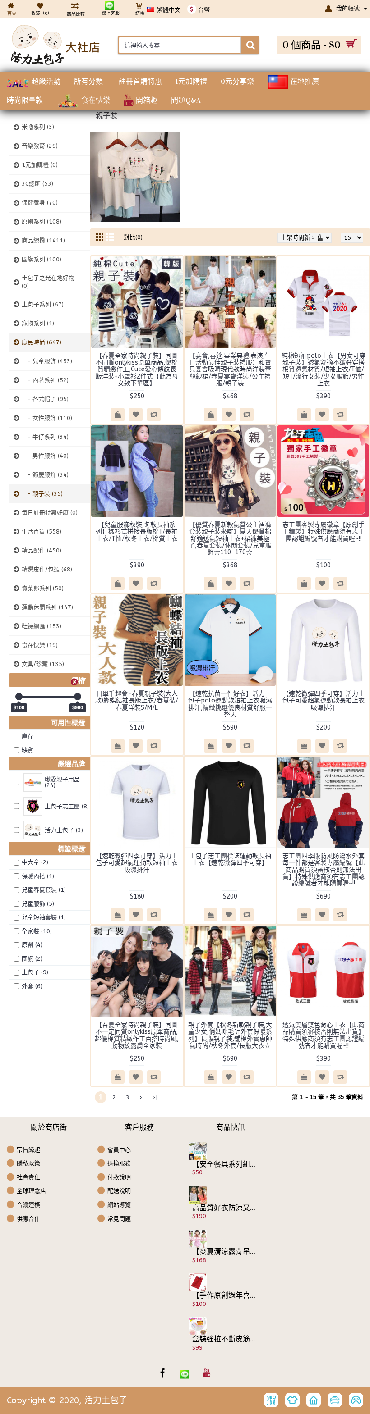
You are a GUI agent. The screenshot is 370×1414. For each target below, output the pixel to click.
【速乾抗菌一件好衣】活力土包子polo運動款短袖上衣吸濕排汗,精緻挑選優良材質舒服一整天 (230, 704)
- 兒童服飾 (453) (47, 361)
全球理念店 (31, 1190)
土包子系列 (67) (43, 304)
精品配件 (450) (41, 550)
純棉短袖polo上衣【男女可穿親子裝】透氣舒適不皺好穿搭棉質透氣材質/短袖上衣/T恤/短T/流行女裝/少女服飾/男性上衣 (323, 370)
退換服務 (119, 1163)
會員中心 (119, 1149)
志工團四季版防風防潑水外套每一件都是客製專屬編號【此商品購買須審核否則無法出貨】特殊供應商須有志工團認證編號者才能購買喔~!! (323, 870)
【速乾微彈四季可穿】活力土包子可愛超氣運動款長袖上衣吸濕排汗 (323, 701)
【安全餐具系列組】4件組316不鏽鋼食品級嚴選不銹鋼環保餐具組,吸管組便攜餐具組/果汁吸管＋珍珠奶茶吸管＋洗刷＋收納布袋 (224, 1164)
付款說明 (119, 1177)
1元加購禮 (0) (40, 164)
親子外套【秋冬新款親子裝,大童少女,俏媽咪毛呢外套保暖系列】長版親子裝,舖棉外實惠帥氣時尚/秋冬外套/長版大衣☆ (230, 1035)
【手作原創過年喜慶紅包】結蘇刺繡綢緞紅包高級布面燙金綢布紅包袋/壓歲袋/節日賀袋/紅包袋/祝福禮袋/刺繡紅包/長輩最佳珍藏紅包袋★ (224, 1295)
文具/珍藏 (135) (43, 664)
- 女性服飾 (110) (47, 418)
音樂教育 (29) (40, 145)
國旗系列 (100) (41, 259)
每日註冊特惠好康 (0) (50, 512)
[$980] (77, 696)
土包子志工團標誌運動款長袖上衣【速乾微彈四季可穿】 (230, 859)
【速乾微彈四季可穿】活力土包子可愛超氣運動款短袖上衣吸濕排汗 (137, 863)
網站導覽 (119, 1204)
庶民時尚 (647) (41, 342)
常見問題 (119, 1218)
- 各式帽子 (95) (45, 399)
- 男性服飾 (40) (45, 455)
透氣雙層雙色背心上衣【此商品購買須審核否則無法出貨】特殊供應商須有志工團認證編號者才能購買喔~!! (323, 1035)
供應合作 (28, 1218)
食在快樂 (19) (40, 645)
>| (154, 1097)
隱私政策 (28, 1163)
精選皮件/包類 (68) (47, 569)
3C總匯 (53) (37, 183)
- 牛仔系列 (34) (45, 436)
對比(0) (133, 237)
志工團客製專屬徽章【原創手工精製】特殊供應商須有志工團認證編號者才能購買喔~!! (323, 532)
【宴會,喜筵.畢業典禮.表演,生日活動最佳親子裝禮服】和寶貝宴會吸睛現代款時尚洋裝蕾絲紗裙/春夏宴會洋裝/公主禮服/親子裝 (230, 370)
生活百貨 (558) (41, 531)
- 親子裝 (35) (42, 493)
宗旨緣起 (28, 1149)
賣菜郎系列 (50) (43, 588)
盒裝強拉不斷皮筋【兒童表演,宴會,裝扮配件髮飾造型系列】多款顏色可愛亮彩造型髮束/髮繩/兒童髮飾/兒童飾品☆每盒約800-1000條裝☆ (224, 1339)
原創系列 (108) (41, 221)
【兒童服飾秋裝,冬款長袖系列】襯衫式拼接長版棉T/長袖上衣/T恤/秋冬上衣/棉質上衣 (137, 532)
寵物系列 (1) (38, 323)
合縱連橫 (28, 1204)
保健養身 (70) (40, 202)
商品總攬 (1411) (43, 240)
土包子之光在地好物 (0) (48, 281)
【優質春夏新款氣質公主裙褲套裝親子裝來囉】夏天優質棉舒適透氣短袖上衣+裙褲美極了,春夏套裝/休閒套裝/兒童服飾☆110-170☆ (230, 538)
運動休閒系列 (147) (47, 607)
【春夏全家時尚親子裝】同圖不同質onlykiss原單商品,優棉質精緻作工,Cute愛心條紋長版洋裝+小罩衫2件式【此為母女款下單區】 (137, 370)
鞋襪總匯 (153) (41, 626)
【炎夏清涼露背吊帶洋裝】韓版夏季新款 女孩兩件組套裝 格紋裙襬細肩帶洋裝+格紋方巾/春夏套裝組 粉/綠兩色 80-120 (224, 1252)
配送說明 (119, 1190)
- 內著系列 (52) (45, 380)
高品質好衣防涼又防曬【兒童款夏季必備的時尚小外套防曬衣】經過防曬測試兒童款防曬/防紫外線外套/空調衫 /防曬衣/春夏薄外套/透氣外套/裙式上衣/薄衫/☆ (224, 1208)
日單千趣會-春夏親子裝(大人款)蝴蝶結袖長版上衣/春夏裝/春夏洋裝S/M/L (136, 701)
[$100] (19, 696)
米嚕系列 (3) (38, 126)
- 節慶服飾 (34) (45, 474)
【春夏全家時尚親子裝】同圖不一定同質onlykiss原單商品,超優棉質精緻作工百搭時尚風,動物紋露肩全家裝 (137, 1035)
